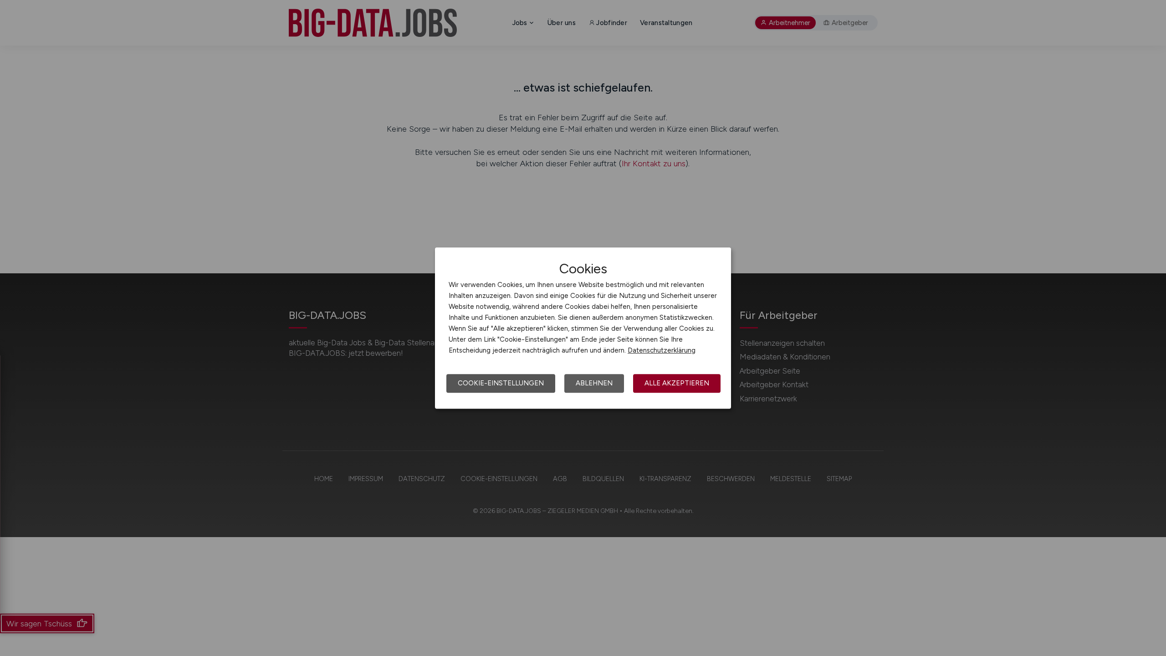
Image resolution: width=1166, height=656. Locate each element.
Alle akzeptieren (676, 383)
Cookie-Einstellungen (501, 383)
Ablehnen (594, 383)
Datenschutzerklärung (662, 350)
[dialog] (583, 328)
